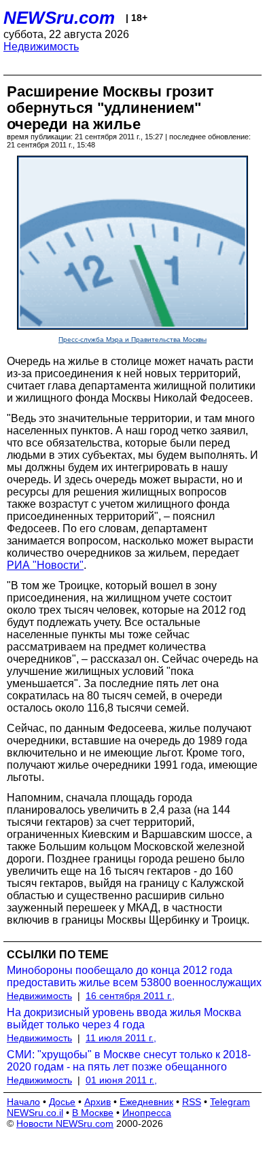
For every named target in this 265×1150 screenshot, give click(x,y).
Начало (23, 1101)
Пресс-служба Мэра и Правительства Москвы (132, 339)
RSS (191, 1101)
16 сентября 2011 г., (130, 995)
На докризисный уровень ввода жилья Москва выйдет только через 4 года (124, 1018)
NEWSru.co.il (35, 1112)
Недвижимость (41, 46)
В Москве (92, 1112)
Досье (62, 1101)
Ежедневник (146, 1101)
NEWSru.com (59, 17)
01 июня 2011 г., (121, 1080)
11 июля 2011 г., (121, 1037)
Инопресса (146, 1112)
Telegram (230, 1101)
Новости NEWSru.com (64, 1123)
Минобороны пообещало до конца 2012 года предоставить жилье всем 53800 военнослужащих (134, 976)
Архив (97, 1101)
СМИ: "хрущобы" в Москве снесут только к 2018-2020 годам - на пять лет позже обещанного (129, 1061)
